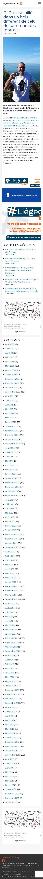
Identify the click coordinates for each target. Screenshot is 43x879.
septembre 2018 (12, 755)
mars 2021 (9, 625)
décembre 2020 (12, 638)
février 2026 (10, 370)
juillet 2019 (10, 712)
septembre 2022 (12, 547)
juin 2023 (9, 509)
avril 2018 (9, 776)
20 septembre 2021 (10, 33)
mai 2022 (9, 565)
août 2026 (9, 344)
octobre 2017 (11, 802)
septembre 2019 (12, 703)
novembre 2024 (12, 435)
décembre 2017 (12, 794)
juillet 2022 (10, 556)
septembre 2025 (12, 392)
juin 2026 (9, 353)
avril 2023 (9, 517)
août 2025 (9, 396)
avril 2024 (9, 465)
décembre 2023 (12, 483)
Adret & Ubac (31, 876)
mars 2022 (9, 573)
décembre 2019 (12, 690)
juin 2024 (9, 457)
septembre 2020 (12, 651)
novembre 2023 (12, 487)
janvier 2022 (10, 582)
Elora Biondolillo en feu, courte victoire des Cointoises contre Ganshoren (19, 270)
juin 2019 (9, 716)
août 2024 (10, 448)
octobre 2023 (11, 491)
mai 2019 (9, 720)
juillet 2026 (10, 349)
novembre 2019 (12, 694)
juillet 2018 (10, 764)
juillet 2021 (10, 608)
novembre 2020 (12, 643)
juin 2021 (9, 612)
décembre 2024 (12, 431)
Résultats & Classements (24, 195)
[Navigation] (39, 3)
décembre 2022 (12, 534)
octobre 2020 (11, 647)
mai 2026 (9, 357)
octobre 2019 (11, 699)
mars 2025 (9, 418)
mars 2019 (9, 729)
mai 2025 (9, 409)
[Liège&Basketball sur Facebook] (3, 861)
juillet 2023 (10, 504)
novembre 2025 (12, 383)
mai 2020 (9, 668)
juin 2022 (9, 560)
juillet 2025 (10, 400)
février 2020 (10, 681)
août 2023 (10, 500)
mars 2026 (9, 366)
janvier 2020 (11, 686)
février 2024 (10, 474)
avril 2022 (9, 569)
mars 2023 (9, 522)
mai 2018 (9, 772)
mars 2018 (9, 781)
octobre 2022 (11, 543)
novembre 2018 (12, 746)
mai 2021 (9, 617)
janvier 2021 (10, 634)
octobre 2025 (11, 388)
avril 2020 (9, 673)
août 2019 (9, 707)
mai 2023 (9, 513)
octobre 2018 (11, 751)
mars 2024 (9, 470)
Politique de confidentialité (11, 874)
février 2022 (10, 578)
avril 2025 (9, 413)
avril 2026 (9, 362)
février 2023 (10, 526)
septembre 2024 (12, 444)
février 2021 (10, 630)
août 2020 (10, 655)
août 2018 (9, 759)
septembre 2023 (12, 496)
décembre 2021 (12, 586)
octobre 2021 (11, 595)
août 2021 (9, 604)
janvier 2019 (10, 738)
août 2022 (10, 552)
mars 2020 (9, 677)
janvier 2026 (10, 375)
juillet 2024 (10, 452)
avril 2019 (9, 725)
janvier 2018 (10, 789)
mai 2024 (9, 461)
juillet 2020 (10, 660)
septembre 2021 (12, 599)
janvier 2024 (10, 478)
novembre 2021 (12, 591)
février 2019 (10, 733)
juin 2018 (9, 768)
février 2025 (10, 422)
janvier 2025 (10, 426)
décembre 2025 (12, 379)
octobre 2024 (11, 439)
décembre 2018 (12, 742)
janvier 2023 (10, 530)
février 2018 (10, 785)
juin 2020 (9, 664)
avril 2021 (9, 621)
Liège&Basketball (11, 3)
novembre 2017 (12, 798)
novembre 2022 (12, 539)
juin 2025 (9, 405)
